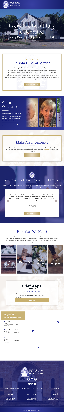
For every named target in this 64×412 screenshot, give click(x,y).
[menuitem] (6, 388)
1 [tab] (25, 210)
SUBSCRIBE (32, 300)
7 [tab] (36, 210)
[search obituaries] (17, 124)
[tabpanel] (32, 199)
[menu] (61, 4)
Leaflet (44, 359)
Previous (8, 201)
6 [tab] (34, 210)
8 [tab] (38, 210)
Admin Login (37, 410)
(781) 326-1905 (34, 402)
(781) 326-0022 (12, 402)
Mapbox (62, 359)
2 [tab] (27, 210)
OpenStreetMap (51, 359)
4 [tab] (31, 210)
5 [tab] (33, 210)
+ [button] (62, 312)
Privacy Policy (26, 410)
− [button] (62, 314)
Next (56, 201)
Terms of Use (31, 410)
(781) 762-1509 (55, 402)
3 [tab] (29, 210)
